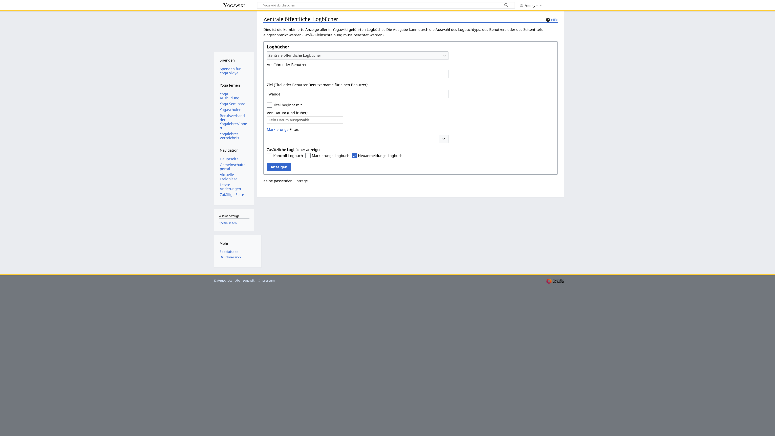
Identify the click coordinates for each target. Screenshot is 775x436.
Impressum (267, 280)
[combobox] (357, 55)
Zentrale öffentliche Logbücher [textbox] (294, 55)
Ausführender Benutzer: (287, 64)
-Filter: (283, 129)
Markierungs (277, 129)
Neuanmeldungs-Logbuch (380, 155)
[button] (444, 139)
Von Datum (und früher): (287, 112)
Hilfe (554, 20)
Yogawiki (234, 5)
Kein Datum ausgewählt (289, 120)
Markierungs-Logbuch (330, 155)
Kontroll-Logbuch (288, 155)
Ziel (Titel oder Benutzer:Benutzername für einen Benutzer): (317, 84)
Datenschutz (223, 280)
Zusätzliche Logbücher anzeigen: (295, 149)
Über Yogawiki (245, 280)
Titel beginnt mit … (289, 105)
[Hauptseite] (234, 30)
